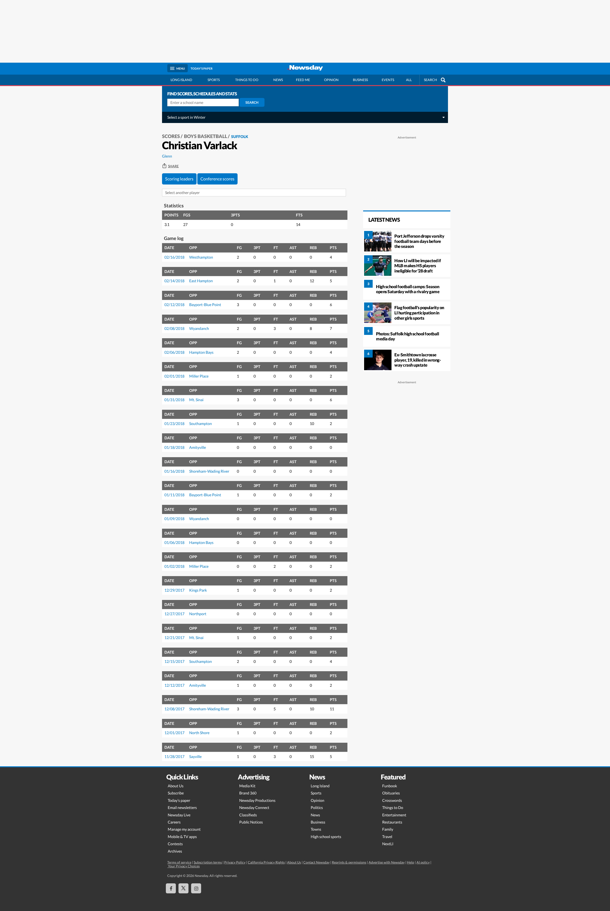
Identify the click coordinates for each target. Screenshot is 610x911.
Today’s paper (179, 800)
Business (360, 80)
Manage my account (184, 829)
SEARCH (430, 80)
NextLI (387, 843)
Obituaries (391, 793)
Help (410, 862)
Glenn (167, 156)
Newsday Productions (257, 800)
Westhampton (201, 257)
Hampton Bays (201, 352)
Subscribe (176, 793)
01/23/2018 (174, 423)
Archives (175, 851)
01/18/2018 (174, 447)
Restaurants (392, 822)
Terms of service (179, 862)
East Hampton (201, 280)
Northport (197, 613)
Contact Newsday (316, 862)
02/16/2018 (174, 257)
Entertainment (394, 815)
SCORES (171, 136)
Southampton (200, 423)
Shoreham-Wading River (209, 471)
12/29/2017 (174, 590)
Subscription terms (208, 862)
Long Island (181, 80)
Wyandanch (199, 328)
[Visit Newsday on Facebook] (171, 888)
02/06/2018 (174, 352)
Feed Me (303, 80)
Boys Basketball (205, 136)
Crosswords (392, 800)
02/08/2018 (174, 328)
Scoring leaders (179, 178)
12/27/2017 (174, 613)
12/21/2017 (174, 637)
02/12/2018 (174, 304)
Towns (316, 829)
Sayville (195, 756)
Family (387, 829)
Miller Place (198, 376)
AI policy (423, 862)
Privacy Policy (234, 862)
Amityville (197, 447)
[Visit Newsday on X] (183, 888)
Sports (214, 80)
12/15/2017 (174, 661)
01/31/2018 (174, 399)
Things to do (246, 80)
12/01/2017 (174, 732)
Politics (317, 807)
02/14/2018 (174, 280)
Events (388, 80)
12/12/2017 (174, 685)
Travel (387, 836)
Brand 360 (247, 793)
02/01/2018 (174, 376)
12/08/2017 (174, 708)
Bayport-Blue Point (205, 304)
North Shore (199, 732)
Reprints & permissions (349, 862)
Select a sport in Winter (186, 117)
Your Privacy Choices (183, 866)
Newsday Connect (254, 807)
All (409, 80)
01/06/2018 (174, 542)
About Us (175, 785)
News (278, 80)
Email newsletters (182, 807)
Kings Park (198, 590)
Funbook (389, 785)
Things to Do (392, 807)
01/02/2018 (174, 566)
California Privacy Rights (266, 862)
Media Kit (247, 785)
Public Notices (251, 822)
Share (173, 166)
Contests (175, 843)
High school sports (326, 836)
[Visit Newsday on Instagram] (196, 888)
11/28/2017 (174, 756)
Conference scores (217, 178)
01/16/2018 (174, 471)
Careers (174, 822)
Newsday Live (179, 815)
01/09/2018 (174, 518)
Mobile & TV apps (182, 836)
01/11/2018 (174, 494)
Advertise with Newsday (387, 862)
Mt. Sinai (196, 399)
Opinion (331, 80)
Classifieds (248, 815)
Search (252, 102)
